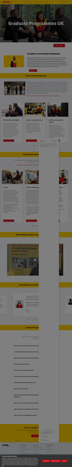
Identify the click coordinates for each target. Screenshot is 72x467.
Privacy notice (32, 464)
